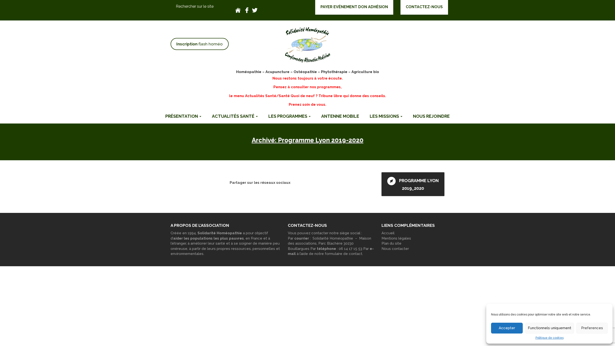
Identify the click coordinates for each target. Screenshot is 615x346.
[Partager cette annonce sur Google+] (311, 182)
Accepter (507, 328)
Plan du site (391, 243)
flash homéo (199, 44)
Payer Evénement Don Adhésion (354, 7)
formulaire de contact (343, 254)
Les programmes (288, 116)
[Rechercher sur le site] (199, 6)
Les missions (385, 116)
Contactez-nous (424, 7)
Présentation (182, 116)
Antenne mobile (340, 116)
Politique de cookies (549, 338)
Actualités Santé (233, 116)
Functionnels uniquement (549, 328)
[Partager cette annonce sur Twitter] (295, 182)
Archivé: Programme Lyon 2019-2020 (307, 140)
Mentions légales (396, 238)
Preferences (592, 328)
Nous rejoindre (431, 116)
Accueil (387, 233)
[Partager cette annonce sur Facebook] (303, 182)
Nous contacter (395, 249)
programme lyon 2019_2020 (418, 184)
